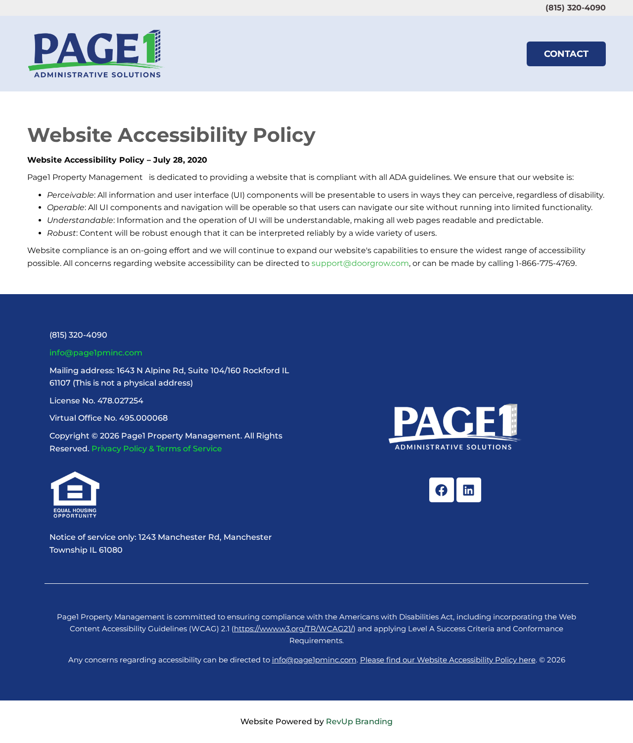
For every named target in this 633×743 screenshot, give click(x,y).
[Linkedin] (468, 490)
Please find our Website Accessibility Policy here (448, 659)
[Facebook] (441, 490)
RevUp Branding (359, 721)
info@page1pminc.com (95, 352)
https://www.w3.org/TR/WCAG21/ (293, 628)
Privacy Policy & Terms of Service (156, 448)
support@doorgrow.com (360, 263)
